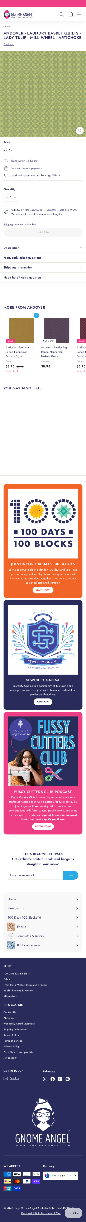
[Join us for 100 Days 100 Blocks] (43, 523)
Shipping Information (15, 1029)
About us (9, 1018)
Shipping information (18, 267)
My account (10, 1058)
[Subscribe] (70, 875)
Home (7, 26)
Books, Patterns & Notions (18, 990)
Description (11, 248)
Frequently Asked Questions (19, 1024)
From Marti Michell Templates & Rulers (25, 985)
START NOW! (43, 590)
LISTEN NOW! (43, 826)
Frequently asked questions (22, 257)
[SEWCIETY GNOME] (43, 640)
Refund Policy (11, 1035)
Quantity (9, 189)
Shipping (8, 224)
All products (11, 996)
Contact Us (10, 1012)
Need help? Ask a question (22, 277)
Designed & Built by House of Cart (41, 1213)
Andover (9, 44)
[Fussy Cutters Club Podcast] (43, 751)
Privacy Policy (11, 1046)
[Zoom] (80, 131)
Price (7, 142)
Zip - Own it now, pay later (19, 1052)
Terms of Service (13, 1041)
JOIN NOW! (43, 701)
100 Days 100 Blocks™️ (17, 974)
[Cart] (71, 14)
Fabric (7, 979)
